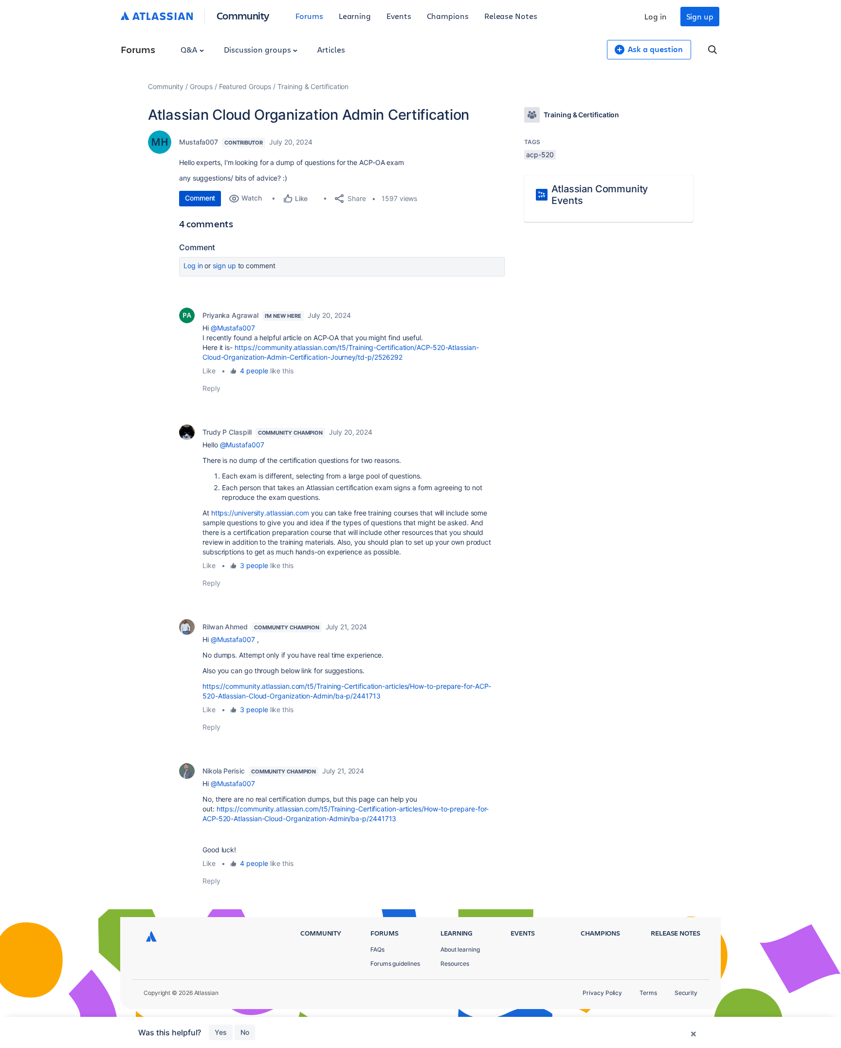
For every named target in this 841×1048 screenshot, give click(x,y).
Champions (448, 16)
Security (686, 992)
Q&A (190, 49)
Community (243, 15)
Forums (309, 16)
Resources (454, 963)
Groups (201, 86)
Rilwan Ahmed (225, 627)
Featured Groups (245, 86)
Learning (355, 16)
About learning (460, 949)
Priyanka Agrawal (230, 315)
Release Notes (510, 16)
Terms (648, 992)
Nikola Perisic (223, 771)
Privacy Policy (602, 992)
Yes (221, 1032)
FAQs (377, 949)
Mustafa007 (198, 142)
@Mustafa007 (233, 328)
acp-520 (539, 154)
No (244, 1032)
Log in (655, 16)
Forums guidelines (395, 963)
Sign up (699, 16)
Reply (211, 388)
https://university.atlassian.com (260, 513)
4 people (254, 371)
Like (209, 371)
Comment (200, 198)
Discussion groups (258, 49)
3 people (254, 565)
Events (398, 16)
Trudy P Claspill (227, 432)
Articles (331, 49)
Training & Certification (312, 86)
